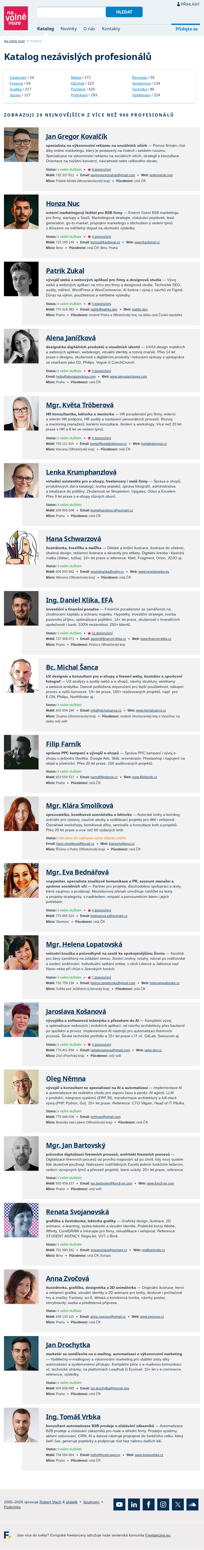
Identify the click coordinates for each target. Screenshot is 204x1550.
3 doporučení (101, 1045)
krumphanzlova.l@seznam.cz (112, 510)
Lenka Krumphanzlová (81, 472)
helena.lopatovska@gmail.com (113, 983)
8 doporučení (101, 169)
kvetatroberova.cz (154, 444)
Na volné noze (14, 41)
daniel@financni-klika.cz (108, 639)
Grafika (16, 89)
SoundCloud (192, 1505)
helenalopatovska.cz (165, 983)
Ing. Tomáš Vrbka (73, 1416)
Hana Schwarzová (73, 538)
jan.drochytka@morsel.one (110, 1388)
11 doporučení (102, 633)
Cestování (18, 77)
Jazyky (15, 95)
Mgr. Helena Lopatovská (84, 944)
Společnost (141, 83)
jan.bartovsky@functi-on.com (111, 1183)
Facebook (149, 1505)
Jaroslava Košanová (76, 1011)
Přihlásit (190, 4)
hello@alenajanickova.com (76, 376)
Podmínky (12, 1507)
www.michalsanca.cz (151, 710)
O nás (89, 29)
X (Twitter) (178, 1505)
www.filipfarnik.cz (144, 777)
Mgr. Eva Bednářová (77, 872)
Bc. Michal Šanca (72, 667)
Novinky (69, 29)
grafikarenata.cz (153, 1250)
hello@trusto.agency (105, 1455)
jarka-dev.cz (153, 1050)
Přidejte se (187, 29)
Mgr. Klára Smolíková (79, 805)
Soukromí (91, 1502)
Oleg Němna (66, 1078)
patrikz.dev (140, 309)
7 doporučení (101, 977)
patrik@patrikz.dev (104, 309)
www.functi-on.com (160, 1183)
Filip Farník (63, 743)
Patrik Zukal (65, 270)
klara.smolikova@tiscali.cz (75, 844)
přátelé (72, 1502)
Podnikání (79, 95)
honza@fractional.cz (105, 242)
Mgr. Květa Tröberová (79, 405)
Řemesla (139, 77)
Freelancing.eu (10, 1535)
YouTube (119, 1505)
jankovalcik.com (161, 175)
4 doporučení (101, 237)
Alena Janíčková (71, 337)
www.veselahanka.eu (153, 572)
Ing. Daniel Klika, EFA (79, 600)
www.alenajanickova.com (128, 376)
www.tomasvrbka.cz (149, 1455)
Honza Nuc (62, 203)
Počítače (78, 89)
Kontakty (111, 29)
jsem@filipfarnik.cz (104, 777)
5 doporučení (101, 304)
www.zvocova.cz (152, 1317)
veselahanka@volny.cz (107, 572)
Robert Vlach (50, 1502)
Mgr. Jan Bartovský (75, 1145)
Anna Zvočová (67, 1278)
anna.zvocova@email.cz (108, 1317)
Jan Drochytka (68, 1344)
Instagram (163, 1505)
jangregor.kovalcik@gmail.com (113, 175)
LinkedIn (134, 1505)
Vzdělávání (141, 95)
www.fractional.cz (147, 242)
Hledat (124, 12)
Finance (16, 83)
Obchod (77, 83)
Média (76, 77)
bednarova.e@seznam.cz (109, 916)
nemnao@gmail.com (106, 1117)
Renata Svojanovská (77, 1211)
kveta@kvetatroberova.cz (108, 444)
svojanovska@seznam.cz (109, 1250)
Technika (139, 89)
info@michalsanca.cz (106, 710)
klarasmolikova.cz (122, 844)
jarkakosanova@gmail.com (110, 1050)
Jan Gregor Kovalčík (76, 136)
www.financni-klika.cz (156, 639)
